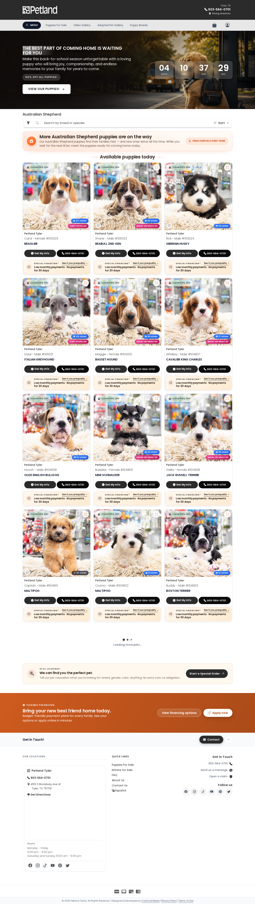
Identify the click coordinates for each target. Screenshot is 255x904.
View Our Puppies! (44, 89)
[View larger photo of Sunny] (156, 745)
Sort (221, 123)
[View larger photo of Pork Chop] (156, 630)
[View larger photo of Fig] (227, 630)
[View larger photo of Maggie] (156, 283)
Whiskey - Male (183, 354)
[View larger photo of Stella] (227, 398)
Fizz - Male (38, 701)
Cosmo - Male (111, 585)
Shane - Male (111, 238)
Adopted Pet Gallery (110, 25)
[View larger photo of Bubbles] (156, 398)
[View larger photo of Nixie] (156, 861)
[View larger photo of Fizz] (85, 630)
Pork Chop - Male (114, 701)
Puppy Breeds (139, 25)
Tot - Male (38, 817)
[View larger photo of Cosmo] (156, 514)
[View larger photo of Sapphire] (85, 861)
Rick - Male (180, 238)
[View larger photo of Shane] (156, 167)
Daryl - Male (38, 354)
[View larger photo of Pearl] (227, 745)
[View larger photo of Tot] (85, 745)
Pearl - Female (182, 817)
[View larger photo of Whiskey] (227, 283)
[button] (37, 167)
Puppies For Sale (56, 25)
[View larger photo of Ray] (227, 861)
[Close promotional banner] (226, 37)
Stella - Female (183, 470)
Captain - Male (41, 585)
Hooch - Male (40, 470)
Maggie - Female (113, 354)
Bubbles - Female (114, 470)
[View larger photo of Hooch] (85, 398)
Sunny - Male (110, 817)
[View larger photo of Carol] (85, 167)
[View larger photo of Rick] (227, 167)
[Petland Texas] (40, 10)
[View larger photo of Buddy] (227, 514)
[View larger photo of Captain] (85, 514)
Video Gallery (82, 25)
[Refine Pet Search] (28, 123)
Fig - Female (181, 701)
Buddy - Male (182, 585)
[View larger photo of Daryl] (85, 283)
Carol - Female (41, 238)
